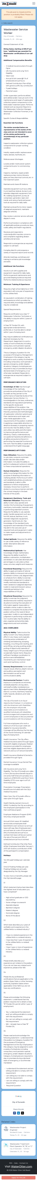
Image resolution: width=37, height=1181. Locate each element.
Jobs (16, 1163)
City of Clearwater (16, 1149)
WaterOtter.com (21, 1166)
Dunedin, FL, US (9, 39)
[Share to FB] (14, 1113)
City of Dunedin (9, 36)
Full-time (19, 36)
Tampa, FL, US (14, 1135)
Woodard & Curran (16, 1132)
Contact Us (23, 1163)
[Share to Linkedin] (18, 1113)
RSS (10, 1163)
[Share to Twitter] (22, 1113)
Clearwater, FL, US (16, 1151)
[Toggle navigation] (34, 3)
